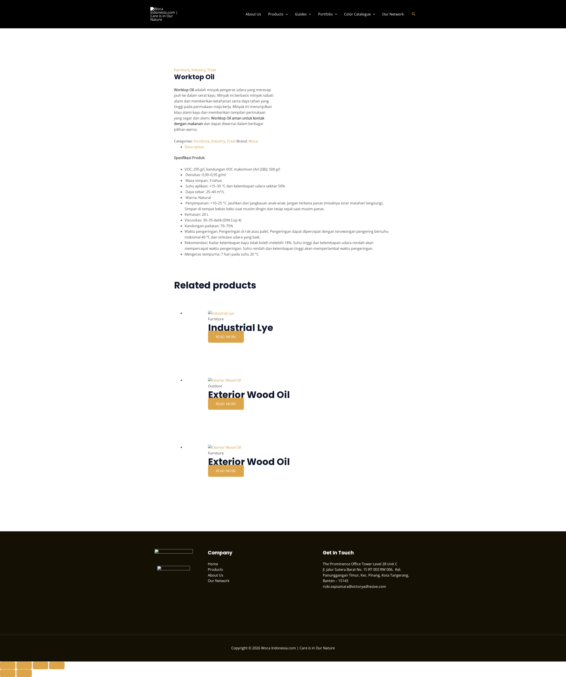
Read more (226, 337)
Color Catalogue (357, 14)
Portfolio (325, 14)
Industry (198, 69)
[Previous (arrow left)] (7, 673)
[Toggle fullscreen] (24, 665)
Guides (301, 14)
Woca (253, 141)
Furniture (182, 69)
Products (275, 14)
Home (213, 564)
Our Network (393, 14)
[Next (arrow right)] (24, 673)
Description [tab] (194, 146)
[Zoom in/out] (7, 665)
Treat (211, 69)
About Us (253, 14)
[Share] (40, 665)
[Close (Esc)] (57, 665)
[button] (285, 14)
